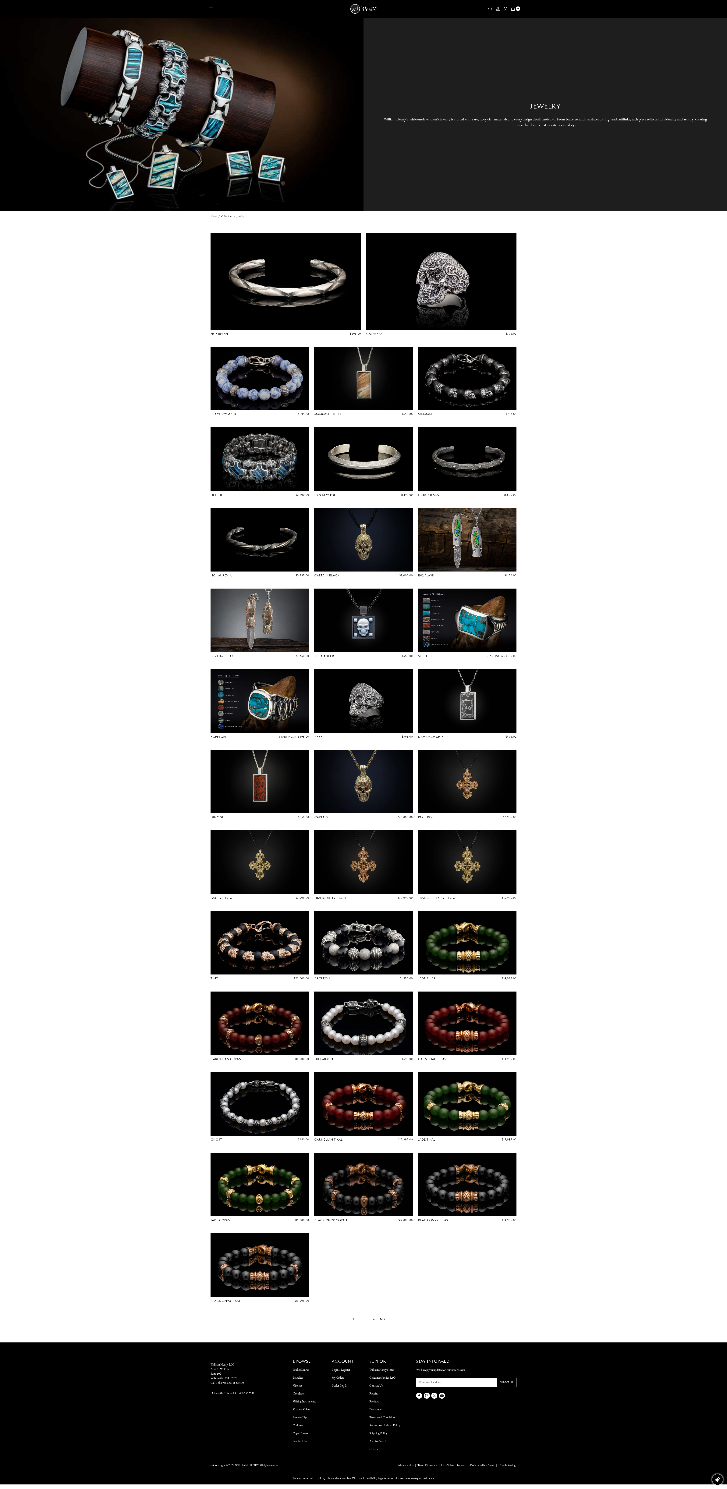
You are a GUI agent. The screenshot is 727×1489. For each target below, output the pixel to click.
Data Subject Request (453, 1465)
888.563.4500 (235, 1383)
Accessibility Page (373, 1478)
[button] (490, 9)
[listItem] (480, 1465)
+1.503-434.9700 (245, 1393)
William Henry (247, 1465)
